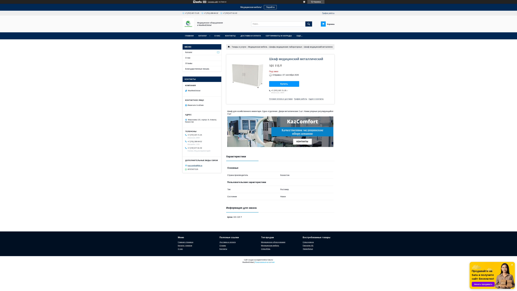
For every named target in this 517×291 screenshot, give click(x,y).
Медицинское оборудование (273, 242)
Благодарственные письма (197, 69)
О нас (217, 36)
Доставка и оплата (250, 36)
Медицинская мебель (257, 47)
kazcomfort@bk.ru (195, 165)
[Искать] (308, 24)
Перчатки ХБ (308, 246)
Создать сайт (213, 2)
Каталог (202, 36)
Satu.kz (270, 260)
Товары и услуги (239, 47)
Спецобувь (265, 249)
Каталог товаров (185, 246)
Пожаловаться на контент (265, 262)
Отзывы (188, 63)
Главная (189, 36)
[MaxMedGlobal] (188, 29)
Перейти (270, 7)
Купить (284, 84)
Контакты (230, 36)
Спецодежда (308, 242)
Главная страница (185, 242)
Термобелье (308, 249)
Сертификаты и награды (279, 36)
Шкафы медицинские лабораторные (285, 47)
